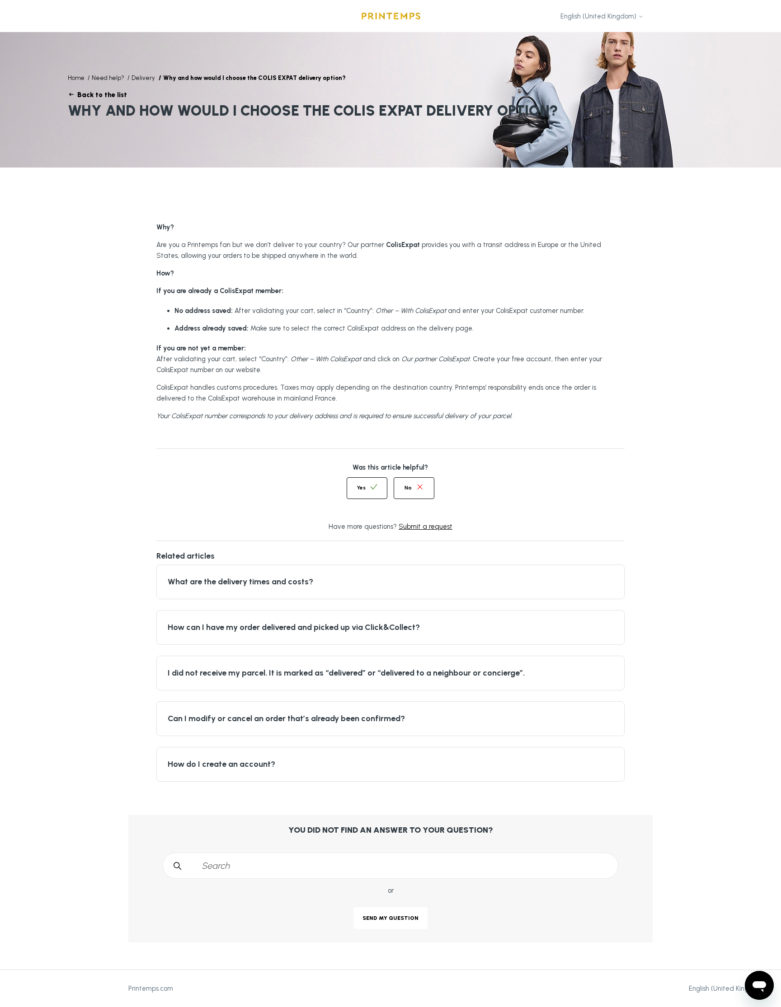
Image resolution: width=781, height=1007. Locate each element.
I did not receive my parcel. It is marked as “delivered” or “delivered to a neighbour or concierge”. (346, 673)
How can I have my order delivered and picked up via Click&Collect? (294, 627)
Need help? (109, 78)
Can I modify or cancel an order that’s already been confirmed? (286, 718)
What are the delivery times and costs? (240, 582)
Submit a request (425, 526)
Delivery (143, 78)
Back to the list (102, 95)
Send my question (390, 918)
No (408, 488)
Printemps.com (150, 988)
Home (76, 78)
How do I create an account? (221, 764)
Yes (361, 488)
